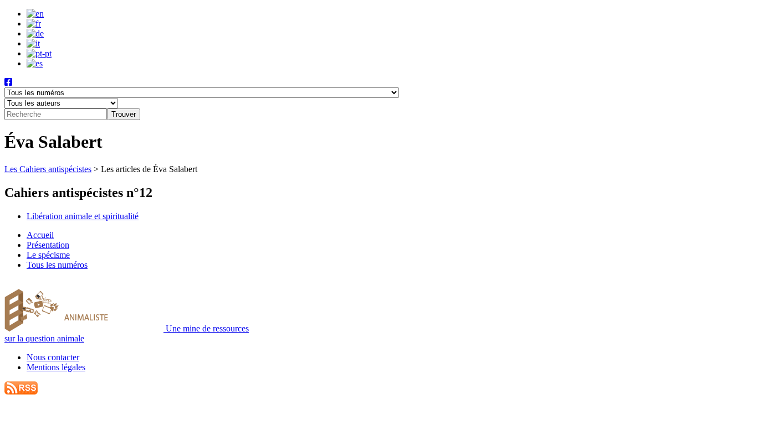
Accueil (40, 235)
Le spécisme (48, 255)
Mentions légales (56, 367)
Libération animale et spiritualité (83, 216)
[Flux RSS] (21, 391)
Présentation (48, 245)
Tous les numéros (57, 264)
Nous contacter (53, 357)
